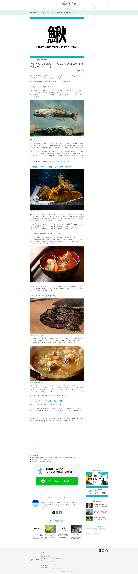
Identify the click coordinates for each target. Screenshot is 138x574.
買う (47, 8)
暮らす (67, 8)
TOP (31, 12)
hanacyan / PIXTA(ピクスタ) (37, 136)
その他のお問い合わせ (56, 568)
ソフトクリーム (96, 533)
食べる (42, 8)
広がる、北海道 (85, 8)
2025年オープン (102, 529)
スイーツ (88, 529)
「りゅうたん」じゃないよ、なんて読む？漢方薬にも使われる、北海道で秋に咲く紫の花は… (37, 536)
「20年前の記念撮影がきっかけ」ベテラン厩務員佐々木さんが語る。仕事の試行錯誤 (76, 536)
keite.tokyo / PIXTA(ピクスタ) (38, 210)
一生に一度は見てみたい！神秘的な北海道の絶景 (41, 461)
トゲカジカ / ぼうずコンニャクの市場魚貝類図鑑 (36, 442)
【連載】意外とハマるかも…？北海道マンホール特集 (42, 459)
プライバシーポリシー (56, 554)
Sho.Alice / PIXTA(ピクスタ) (37, 335)
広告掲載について (55, 564)
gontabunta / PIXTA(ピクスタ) (38, 282)
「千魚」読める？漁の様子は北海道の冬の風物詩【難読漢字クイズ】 (63, 536)
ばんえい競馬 (94, 529)
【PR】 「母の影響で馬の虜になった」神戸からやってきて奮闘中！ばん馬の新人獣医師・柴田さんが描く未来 (54, 457)
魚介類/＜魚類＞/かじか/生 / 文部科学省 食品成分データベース (38, 444)
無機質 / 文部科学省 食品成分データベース (35, 446)
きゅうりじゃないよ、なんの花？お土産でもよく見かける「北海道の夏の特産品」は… (50, 536)
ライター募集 (54, 566)
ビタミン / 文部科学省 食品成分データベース (36, 448)
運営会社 (53, 552)
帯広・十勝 (77, 8)
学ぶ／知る (61, 8)
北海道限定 (88, 533)
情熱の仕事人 (94, 8)
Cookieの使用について (56, 558)
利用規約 (53, 556)
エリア (72, 8)
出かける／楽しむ (53, 8)
